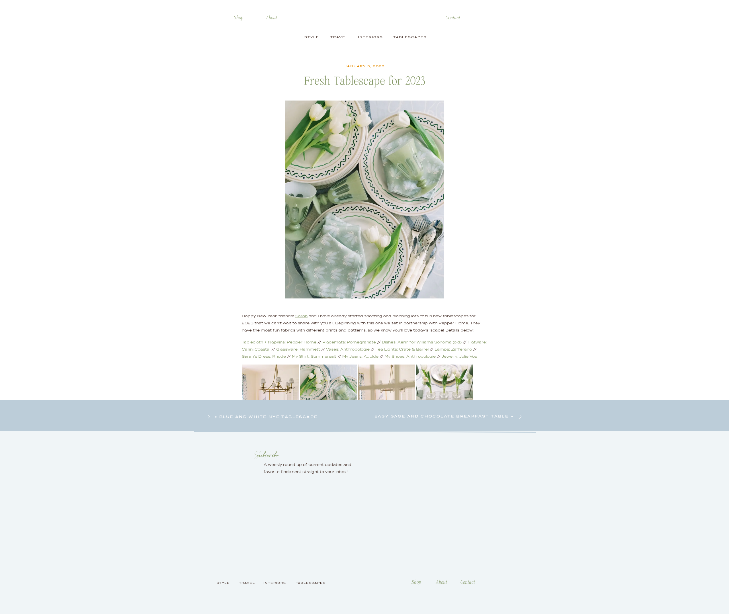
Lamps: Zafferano (453, 349)
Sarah (301, 316)
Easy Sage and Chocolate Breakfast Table (441, 416)
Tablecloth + (254, 342)
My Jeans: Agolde (360, 356)
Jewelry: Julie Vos (459, 356)
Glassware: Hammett (298, 349)
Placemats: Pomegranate (349, 342)
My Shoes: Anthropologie (410, 356)
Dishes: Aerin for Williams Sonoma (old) (421, 342)
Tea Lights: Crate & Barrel (402, 349)
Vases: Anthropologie (348, 349)
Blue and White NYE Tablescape (268, 417)
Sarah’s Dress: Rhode (264, 356)
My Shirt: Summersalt (314, 356)
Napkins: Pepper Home (291, 342)
